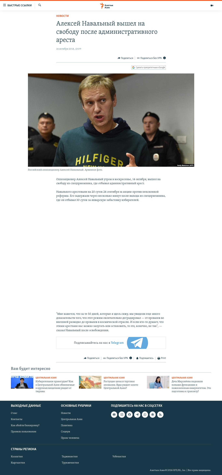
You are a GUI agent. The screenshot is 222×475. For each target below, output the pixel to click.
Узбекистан (119, 456)
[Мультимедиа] (212, 5)
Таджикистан (70, 456)
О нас (14, 413)
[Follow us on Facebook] (129, 414)
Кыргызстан (18, 463)
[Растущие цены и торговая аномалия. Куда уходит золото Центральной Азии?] (90, 382)
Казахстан (17, 456)
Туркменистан (70, 463)
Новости (62, 16)
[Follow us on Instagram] (122, 414)
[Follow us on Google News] (153, 414)
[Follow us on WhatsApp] (145, 414)
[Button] (125, 58)
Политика (66, 425)
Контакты (16, 419)
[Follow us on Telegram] (137, 414)
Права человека (70, 438)
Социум (65, 431)
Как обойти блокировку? (25, 425)
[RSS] (160, 414)
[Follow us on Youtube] (114, 414)
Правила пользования (23, 431)
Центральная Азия (46, 378)
